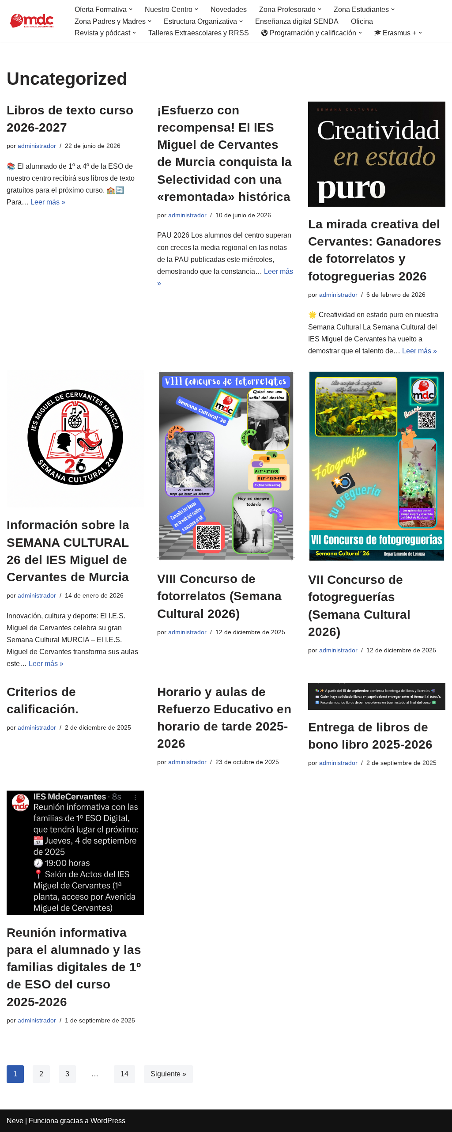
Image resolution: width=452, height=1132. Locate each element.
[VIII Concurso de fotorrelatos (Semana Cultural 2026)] (225, 465)
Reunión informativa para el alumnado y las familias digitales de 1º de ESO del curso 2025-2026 (74, 967)
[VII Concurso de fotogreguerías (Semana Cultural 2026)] (376, 466)
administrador (37, 145)
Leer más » (47, 202)
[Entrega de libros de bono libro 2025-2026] (376, 696)
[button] (130, 9)
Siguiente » (168, 1074)
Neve (15, 1120)
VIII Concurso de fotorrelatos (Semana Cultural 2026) (219, 596)
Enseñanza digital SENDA (297, 21)
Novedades (229, 9)
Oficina (362, 21)
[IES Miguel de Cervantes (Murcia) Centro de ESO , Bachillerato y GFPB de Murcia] (33, 21)
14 (124, 1074)
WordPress (107, 1120)
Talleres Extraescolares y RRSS (198, 33)
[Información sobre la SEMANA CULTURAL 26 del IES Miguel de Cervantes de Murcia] (75, 438)
